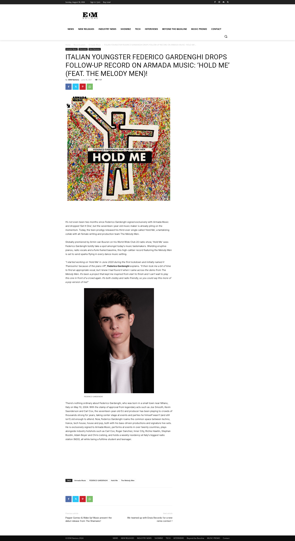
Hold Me (114, 480)
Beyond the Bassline (195, 538)
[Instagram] (219, 2)
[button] (226, 36)
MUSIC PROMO (213, 538)
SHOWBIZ (159, 538)
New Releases (94, 49)
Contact (226, 538)
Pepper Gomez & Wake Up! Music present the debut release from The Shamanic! (88, 519)
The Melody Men (127, 480)
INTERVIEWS (178, 538)
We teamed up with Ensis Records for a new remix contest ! (149, 519)
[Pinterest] (83, 87)
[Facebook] (215, 2)
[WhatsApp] (90, 87)
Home (68, 44)
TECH (168, 538)
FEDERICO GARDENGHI (98, 480)
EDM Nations (73, 80)
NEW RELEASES (127, 538)
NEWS (115, 538)
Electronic (83, 49)
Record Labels (80, 44)
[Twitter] (228, 2)
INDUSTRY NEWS (144, 538)
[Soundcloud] (223, 2)
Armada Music (94, 44)
